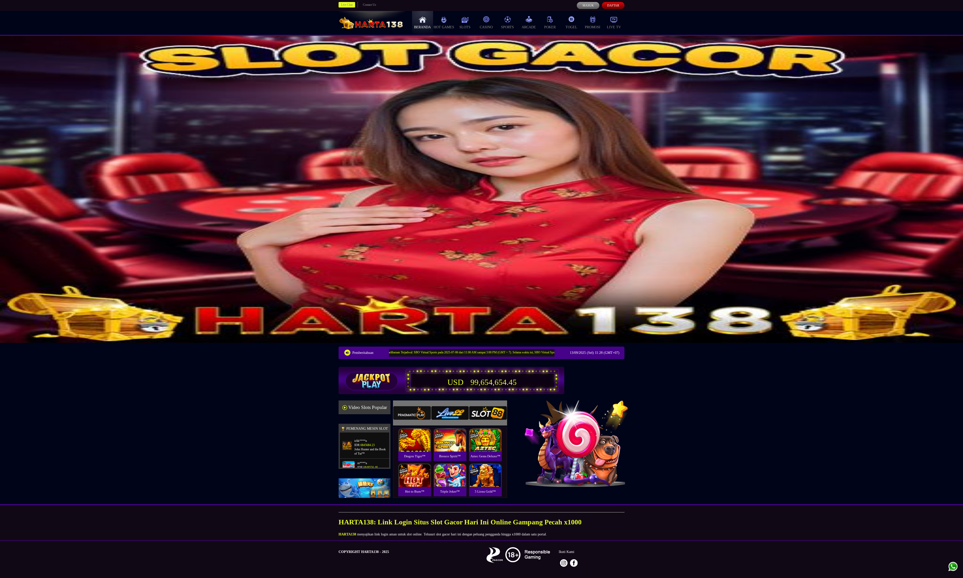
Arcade (529, 27)
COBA (414, 434)
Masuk (588, 5)
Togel (571, 27)
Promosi (592, 27)
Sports (507, 27)
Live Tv (614, 27)
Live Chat (347, 5)
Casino (486, 27)
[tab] (412, 413)
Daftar (613, 5)
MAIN (414, 445)
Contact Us (369, 5)
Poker (550, 27)
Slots (464, 27)
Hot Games (444, 27)
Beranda (422, 27)
